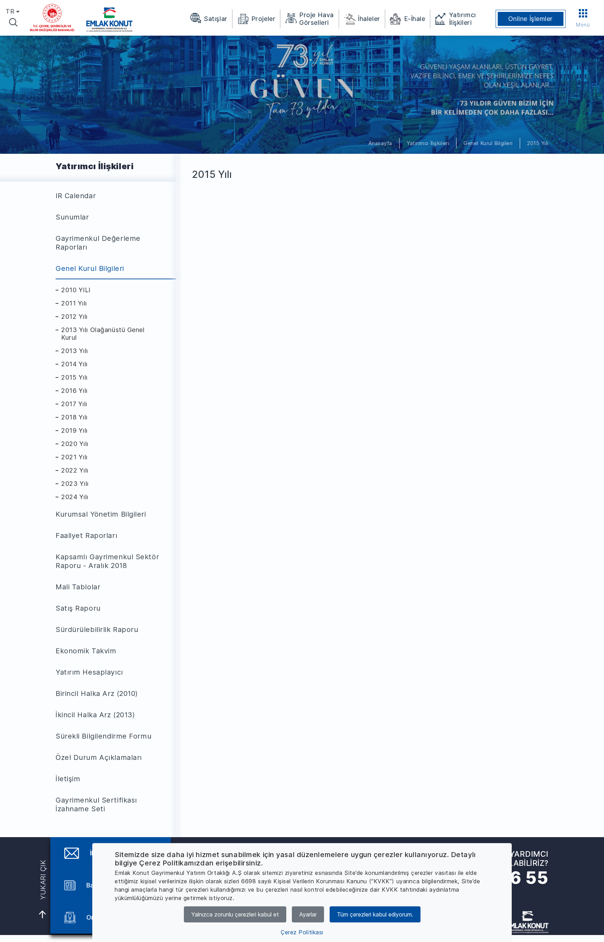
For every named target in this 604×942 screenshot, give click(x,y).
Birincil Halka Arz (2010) (97, 693)
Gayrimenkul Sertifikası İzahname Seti (96, 804)
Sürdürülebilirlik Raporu (97, 629)
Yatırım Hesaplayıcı (89, 672)
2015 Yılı (537, 143)
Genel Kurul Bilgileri (488, 143)
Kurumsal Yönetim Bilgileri (101, 514)
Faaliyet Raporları (86, 535)
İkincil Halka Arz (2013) (95, 715)
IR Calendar (76, 196)
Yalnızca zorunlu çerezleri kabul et (235, 914)
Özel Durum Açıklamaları (99, 757)
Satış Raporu (78, 608)
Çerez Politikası (302, 932)
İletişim (68, 779)
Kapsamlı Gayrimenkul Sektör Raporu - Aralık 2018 (107, 561)
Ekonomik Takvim (86, 651)
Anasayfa (380, 143)
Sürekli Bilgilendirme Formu (103, 736)
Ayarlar (308, 914)
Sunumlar (72, 217)
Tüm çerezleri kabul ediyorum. (375, 914)
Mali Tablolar (78, 587)
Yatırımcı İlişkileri (428, 143)
